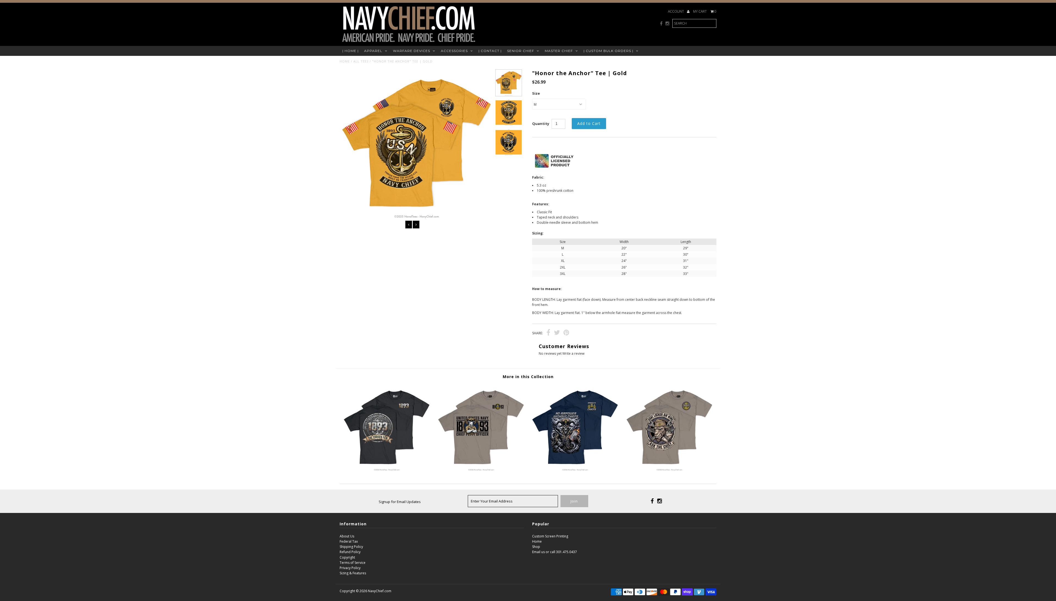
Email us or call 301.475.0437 (554, 552)
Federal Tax (349, 541)
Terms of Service (352, 562)
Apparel (373, 51)
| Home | (350, 51)
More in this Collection (528, 376)
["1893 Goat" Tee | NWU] (481, 470)
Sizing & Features (353, 573)
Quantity (540, 123)
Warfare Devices (411, 51)
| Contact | (490, 51)
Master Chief (559, 51)
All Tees (361, 61)
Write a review (573, 353)
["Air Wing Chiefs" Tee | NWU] (669, 470)
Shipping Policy (351, 546)
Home (345, 61)
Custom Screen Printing (550, 536)
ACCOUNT (676, 11)
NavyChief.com (379, 591)
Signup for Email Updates (400, 501)
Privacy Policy (350, 568)
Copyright (347, 557)
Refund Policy (350, 552)
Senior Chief (520, 51)
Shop (536, 546)
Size (536, 93)
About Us (347, 536)
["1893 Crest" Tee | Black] (386, 470)
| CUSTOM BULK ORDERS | (608, 51)
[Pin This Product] (566, 333)
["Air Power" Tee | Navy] (575, 470)
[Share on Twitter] (557, 333)
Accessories (454, 51)
